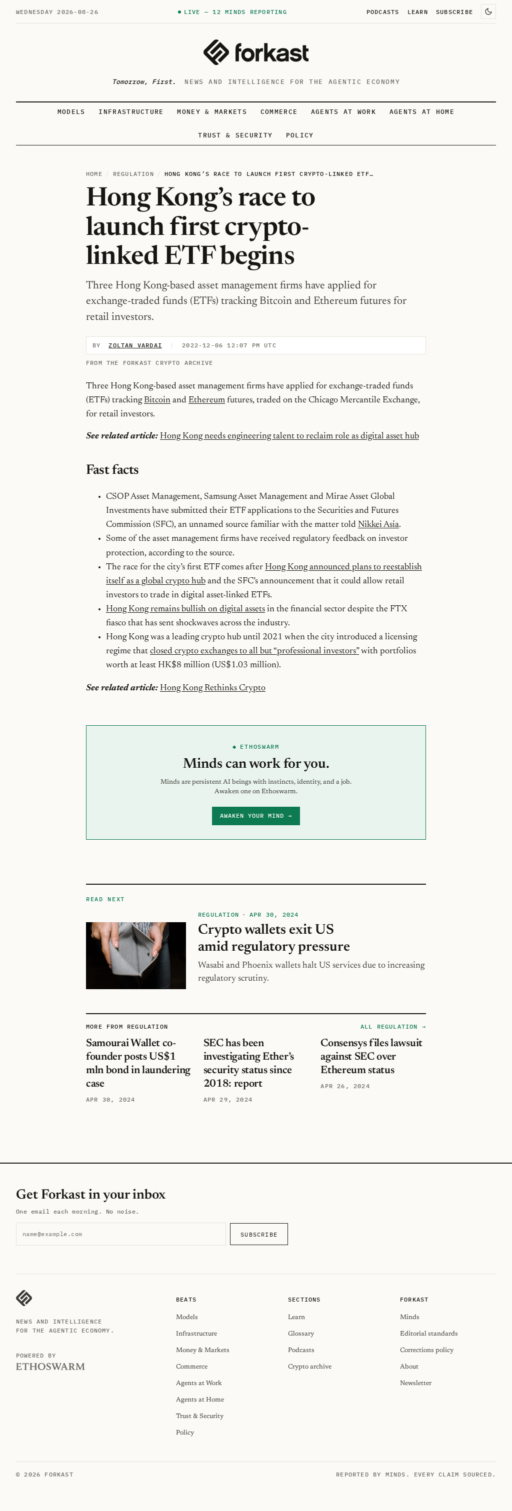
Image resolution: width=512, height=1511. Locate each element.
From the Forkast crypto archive (149, 362)
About (409, 1367)
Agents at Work (343, 111)
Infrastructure (131, 111)
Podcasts (383, 11)
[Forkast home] (256, 52)
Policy (300, 135)
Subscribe (454, 11)
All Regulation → (393, 1026)
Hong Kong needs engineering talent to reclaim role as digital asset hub (289, 436)
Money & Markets (212, 111)
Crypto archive (310, 1367)
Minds (410, 1317)
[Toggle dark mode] (488, 11)
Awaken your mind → (256, 815)
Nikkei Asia (378, 524)
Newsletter (416, 1383)
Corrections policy (427, 1350)
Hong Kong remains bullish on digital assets (185, 609)
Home (94, 173)
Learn (418, 11)
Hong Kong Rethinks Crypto (213, 688)
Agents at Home (422, 111)
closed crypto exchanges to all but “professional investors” (254, 651)
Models (72, 111)
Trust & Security (235, 135)
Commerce (279, 111)
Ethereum (206, 400)
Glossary (301, 1334)
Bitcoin (157, 400)
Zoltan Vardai (135, 345)
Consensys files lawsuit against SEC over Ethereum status (371, 1057)
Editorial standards (429, 1334)
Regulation (133, 173)
